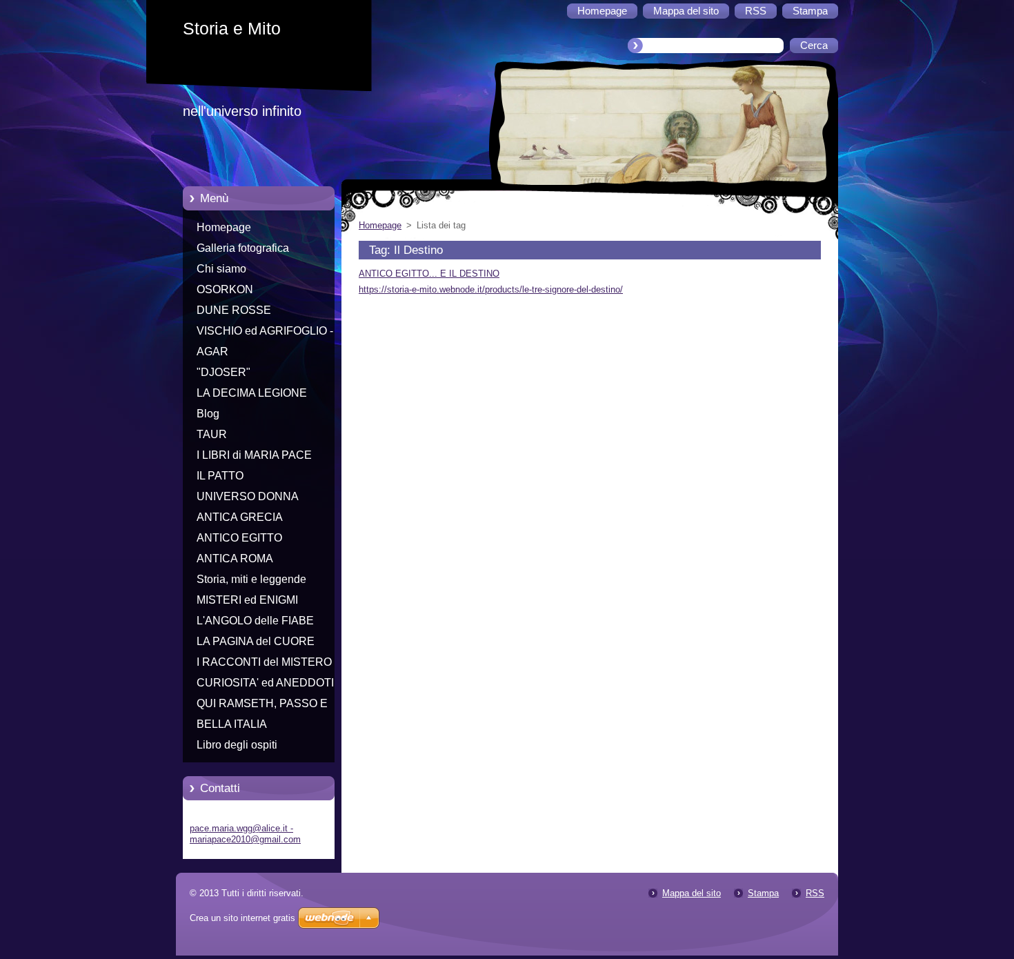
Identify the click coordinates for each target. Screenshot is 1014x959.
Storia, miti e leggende (251, 579)
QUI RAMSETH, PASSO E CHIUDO (262, 706)
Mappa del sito (691, 893)
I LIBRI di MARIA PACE (254, 455)
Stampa (763, 893)
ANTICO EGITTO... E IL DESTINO (429, 273)
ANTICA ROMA (235, 558)
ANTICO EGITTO (239, 538)
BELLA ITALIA (232, 724)
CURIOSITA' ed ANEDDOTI (265, 683)
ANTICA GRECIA (240, 517)
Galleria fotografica (243, 248)
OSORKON (225, 289)
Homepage (224, 227)
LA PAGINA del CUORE (256, 641)
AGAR (212, 351)
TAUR (212, 434)
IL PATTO (220, 476)
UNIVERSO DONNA (248, 496)
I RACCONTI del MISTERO (264, 662)
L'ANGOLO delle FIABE (255, 620)
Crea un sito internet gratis (242, 918)
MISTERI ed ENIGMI (247, 600)
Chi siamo (221, 269)
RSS (815, 893)
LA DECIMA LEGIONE (252, 393)
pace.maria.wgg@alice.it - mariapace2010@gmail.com (245, 833)
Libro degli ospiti (237, 745)
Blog (208, 413)
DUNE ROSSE (234, 310)
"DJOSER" (223, 372)
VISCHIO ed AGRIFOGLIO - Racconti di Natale (265, 333)
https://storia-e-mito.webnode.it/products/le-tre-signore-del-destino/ (491, 289)
